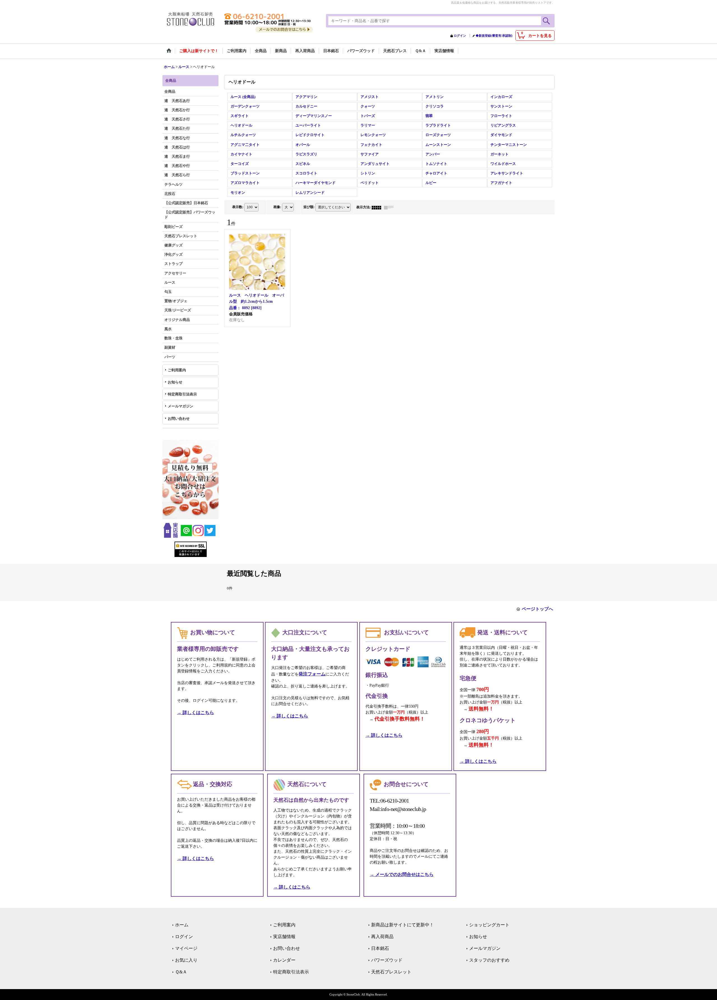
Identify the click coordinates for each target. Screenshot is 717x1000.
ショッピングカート (489, 924)
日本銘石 (380, 948)
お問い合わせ (179, 418)
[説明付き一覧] (390, 207)
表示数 (237, 207)
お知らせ (175, 382)
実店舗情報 (284, 936)
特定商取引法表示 (182, 394)
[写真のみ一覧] (378, 207)
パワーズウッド (386, 960)
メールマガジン (180, 406)
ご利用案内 (177, 370)
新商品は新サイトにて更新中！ (402, 924)
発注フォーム (312, 674)
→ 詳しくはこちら (195, 712)
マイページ (186, 948)
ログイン (460, 35)
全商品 (169, 91)
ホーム (181, 924)
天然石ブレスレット (391, 971)
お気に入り (186, 960)
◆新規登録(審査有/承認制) (494, 35)
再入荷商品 (382, 936)
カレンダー (284, 960)
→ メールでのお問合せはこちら (402, 874)
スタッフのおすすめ (489, 960)
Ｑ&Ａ (181, 971)
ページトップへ (537, 609)
